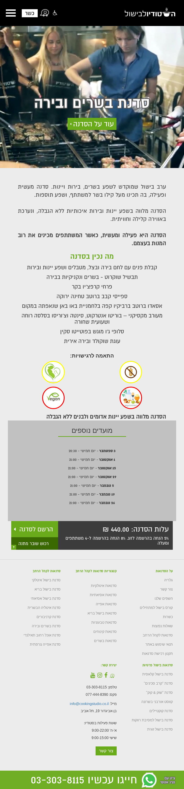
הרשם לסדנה (36, 529)
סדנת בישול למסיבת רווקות (152, 720)
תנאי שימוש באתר (159, 644)
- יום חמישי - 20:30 (92, 451)
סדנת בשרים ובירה (46, 626)
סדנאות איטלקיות (104, 586)
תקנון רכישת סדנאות (157, 653)
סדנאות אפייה (106, 604)
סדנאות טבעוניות (104, 622)
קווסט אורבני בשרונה (157, 702)
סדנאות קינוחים (105, 632)
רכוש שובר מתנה (33, 543)
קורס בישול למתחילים (156, 608)
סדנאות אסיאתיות (103, 595)
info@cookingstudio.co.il (89, 704)
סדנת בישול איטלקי (46, 580)
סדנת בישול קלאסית (157, 674)
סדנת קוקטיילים (161, 711)
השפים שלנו (164, 598)
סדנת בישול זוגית (160, 729)
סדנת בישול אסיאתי (46, 598)
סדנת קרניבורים (49, 617)
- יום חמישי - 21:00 (92, 459)
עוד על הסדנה (93, 124)
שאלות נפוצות (162, 626)
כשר (29, 13)
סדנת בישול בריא (48, 589)
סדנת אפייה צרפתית (45, 644)
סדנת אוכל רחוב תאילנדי (42, 635)
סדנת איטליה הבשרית (44, 608)
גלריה (168, 580)
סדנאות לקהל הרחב (158, 635)
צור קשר (166, 589)
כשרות (168, 617)
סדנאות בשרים (105, 641)
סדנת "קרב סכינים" (158, 683)
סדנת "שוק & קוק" (159, 692)
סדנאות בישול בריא (102, 613)
